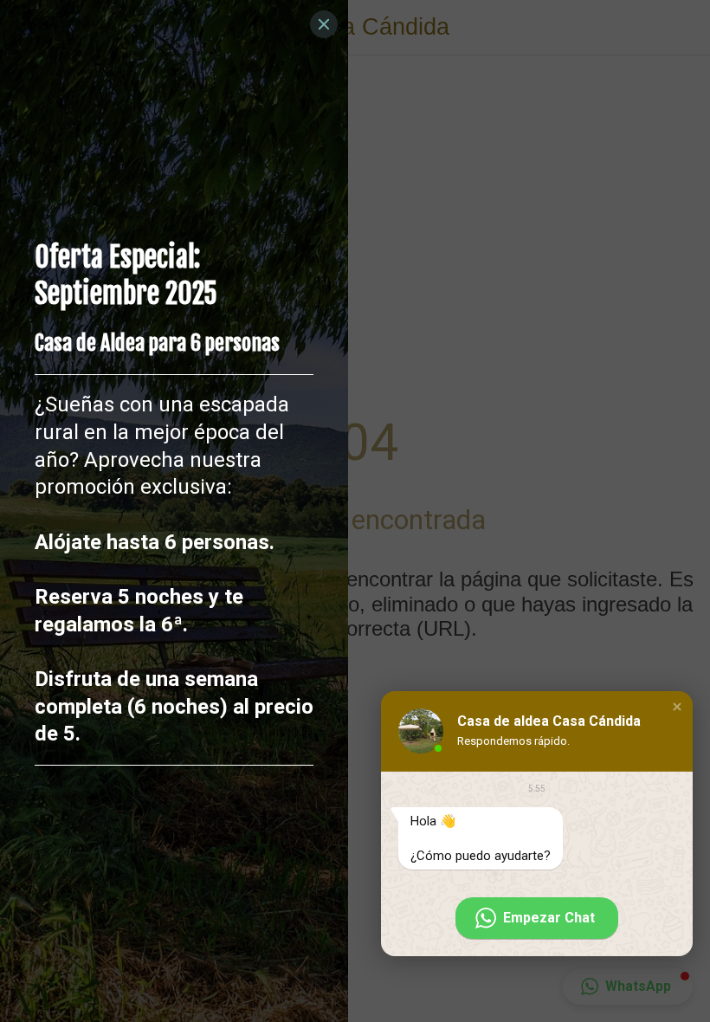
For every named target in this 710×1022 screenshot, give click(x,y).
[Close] (324, 24)
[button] (677, 706)
